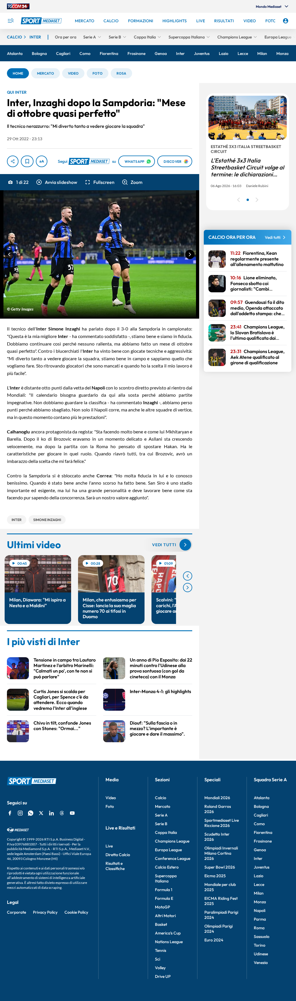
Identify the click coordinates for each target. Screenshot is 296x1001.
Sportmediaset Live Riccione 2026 (221, 823)
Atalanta (261, 797)
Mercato (162, 806)
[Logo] (42, 20)
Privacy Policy (45, 912)
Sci (157, 959)
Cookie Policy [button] (76, 912)
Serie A (161, 815)
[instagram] (20, 813)
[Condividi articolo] (12, 161)
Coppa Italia (166, 832)
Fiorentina (263, 832)
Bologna (261, 806)
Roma (259, 927)
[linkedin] (51, 813)
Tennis (160, 950)
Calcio (160, 797)
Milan (259, 893)
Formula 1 (163, 889)
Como (259, 823)
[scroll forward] (187, 587)
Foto (110, 806)
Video (111, 797)
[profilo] (285, 20)
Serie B (161, 823)
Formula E (164, 898)
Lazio (258, 875)
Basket (161, 924)
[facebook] (10, 813)
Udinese (261, 953)
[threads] (62, 813)
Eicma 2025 (215, 875)
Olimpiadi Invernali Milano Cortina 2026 (221, 853)
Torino (259, 945)
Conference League (172, 858)
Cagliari (261, 815)
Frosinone (263, 841)
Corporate (16, 912)
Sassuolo (261, 936)
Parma (260, 919)
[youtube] (72, 813)
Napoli (259, 910)
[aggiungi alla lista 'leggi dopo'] (27, 161)
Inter (258, 858)
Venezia (261, 962)
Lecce (259, 884)
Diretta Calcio (118, 854)
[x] (41, 813)
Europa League (168, 849)
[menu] (10, 20)
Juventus (261, 867)
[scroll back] (187, 576)
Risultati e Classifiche (115, 866)
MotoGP (162, 907)
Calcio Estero (167, 867)
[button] (18, 73)
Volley (160, 967)
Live (109, 846)
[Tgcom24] (18, 6)
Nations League (169, 941)
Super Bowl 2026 (219, 867)
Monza (260, 901)
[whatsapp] (31, 813)
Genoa (260, 849)
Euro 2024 (213, 940)
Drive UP (163, 976)
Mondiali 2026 (217, 797)
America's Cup (168, 933)
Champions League (172, 841)
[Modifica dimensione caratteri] (41, 161)
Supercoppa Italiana (166, 878)
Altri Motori (165, 915)
